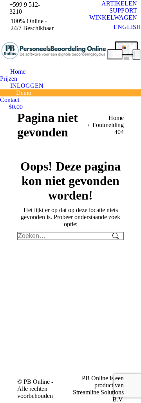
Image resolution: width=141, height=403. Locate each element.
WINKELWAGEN (113, 17)
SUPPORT (123, 10)
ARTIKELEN (119, 3)
